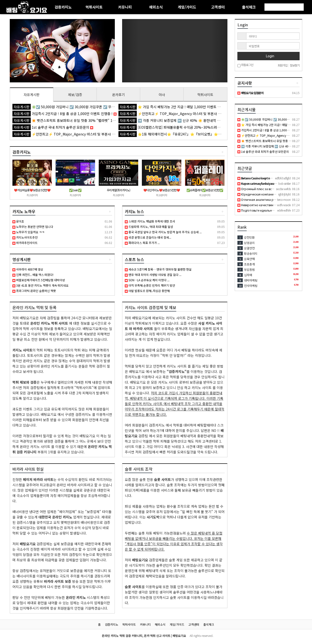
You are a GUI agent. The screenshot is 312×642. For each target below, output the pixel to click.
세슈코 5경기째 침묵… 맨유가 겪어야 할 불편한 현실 (160, 269)
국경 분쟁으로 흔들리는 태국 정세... (149, 237)
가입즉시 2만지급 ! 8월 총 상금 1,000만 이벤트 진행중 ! (64, 113)
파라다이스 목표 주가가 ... (144, 243)
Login (269, 56)
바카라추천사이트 (26, 243)
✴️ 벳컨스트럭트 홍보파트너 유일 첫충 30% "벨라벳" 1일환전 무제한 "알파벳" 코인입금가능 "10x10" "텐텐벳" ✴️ (107, 120)
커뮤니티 (125, 7)
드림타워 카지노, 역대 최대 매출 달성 (150, 226)
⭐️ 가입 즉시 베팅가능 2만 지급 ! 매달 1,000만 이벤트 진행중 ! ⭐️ (177, 106)
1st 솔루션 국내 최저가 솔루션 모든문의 (52, 127)
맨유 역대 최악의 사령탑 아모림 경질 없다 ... (154, 274)
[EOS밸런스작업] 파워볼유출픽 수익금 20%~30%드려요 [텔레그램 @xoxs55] (186, 127)
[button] (18, 50)
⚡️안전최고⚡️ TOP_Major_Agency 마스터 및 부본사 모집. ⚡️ (175, 113)
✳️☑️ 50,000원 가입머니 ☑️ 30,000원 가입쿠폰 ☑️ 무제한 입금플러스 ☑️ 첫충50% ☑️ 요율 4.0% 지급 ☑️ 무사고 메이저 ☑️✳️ (117, 106)
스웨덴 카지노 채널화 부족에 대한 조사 (151, 221)
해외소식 (156, 7)
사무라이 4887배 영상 (29, 269)
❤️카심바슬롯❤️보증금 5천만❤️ (32, 190)
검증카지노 (63, 7)
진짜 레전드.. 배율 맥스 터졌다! (34, 274)
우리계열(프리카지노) (118, 190)
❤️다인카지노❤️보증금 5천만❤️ (161, 190)
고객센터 (218, 7)
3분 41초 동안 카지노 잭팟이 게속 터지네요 (41, 285)
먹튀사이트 (94, 7)
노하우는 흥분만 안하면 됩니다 (34, 226)
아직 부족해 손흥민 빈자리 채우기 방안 (151, 285)
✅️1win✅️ (75, 190)
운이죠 (19, 221)
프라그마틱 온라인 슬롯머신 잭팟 (35, 291)
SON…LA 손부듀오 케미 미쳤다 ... (148, 280)
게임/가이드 (187, 7)
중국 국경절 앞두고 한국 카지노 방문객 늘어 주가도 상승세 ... (165, 232)
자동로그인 (247, 65)
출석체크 (249, 7)
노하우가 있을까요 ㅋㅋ (29, 232)
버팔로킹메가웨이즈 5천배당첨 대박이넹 (40, 280)
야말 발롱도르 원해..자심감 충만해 (149, 291)
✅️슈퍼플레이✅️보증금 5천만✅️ (204, 190)
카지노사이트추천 (26, 237)
